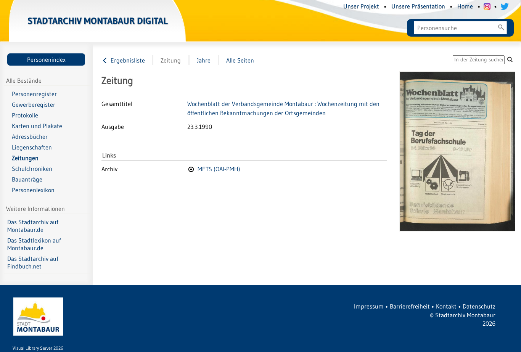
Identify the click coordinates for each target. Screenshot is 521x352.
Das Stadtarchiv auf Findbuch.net (32, 262)
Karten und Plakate (37, 126)
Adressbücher (30, 136)
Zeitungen (25, 158)
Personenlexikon (33, 190)
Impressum (369, 306)
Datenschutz (479, 306)
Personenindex (46, 59)
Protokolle (25, 115)
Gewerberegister (33, 104)
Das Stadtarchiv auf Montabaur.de (32, 225)
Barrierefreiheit (410, 306)
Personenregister (34, 94)
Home (465, 6)
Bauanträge (27, 179)
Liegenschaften (32, 147)
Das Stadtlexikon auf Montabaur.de (34, 244)
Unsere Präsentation (418, 6)
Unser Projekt (361, 6)
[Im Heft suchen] (510, 59)
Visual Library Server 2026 (38, 348)
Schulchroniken (32, 168)
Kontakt (446, 306)
